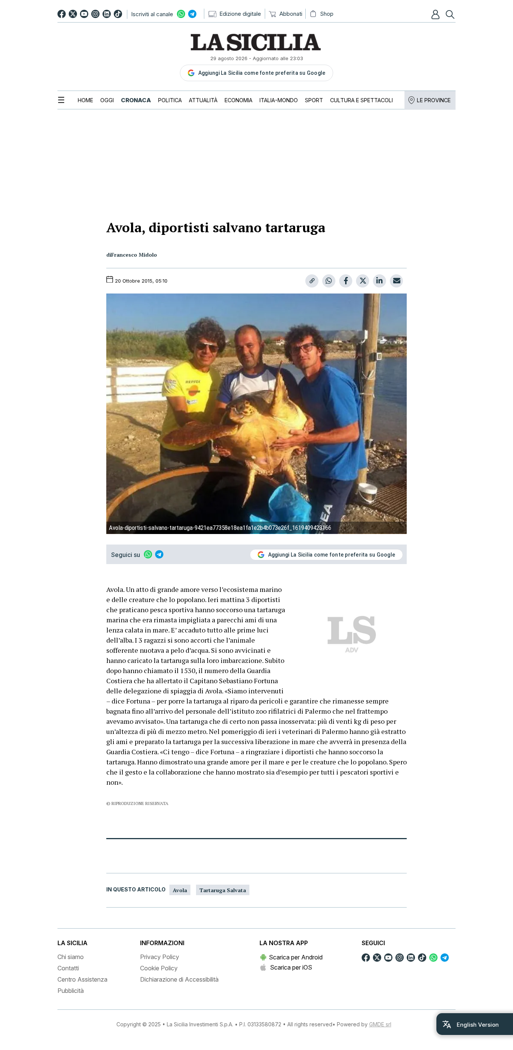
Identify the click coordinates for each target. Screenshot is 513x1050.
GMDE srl (380, 1024)
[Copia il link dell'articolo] (311, 280)
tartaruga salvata (222, 890)
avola (180, 890)
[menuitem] (85, 100)
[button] (436, 14)
